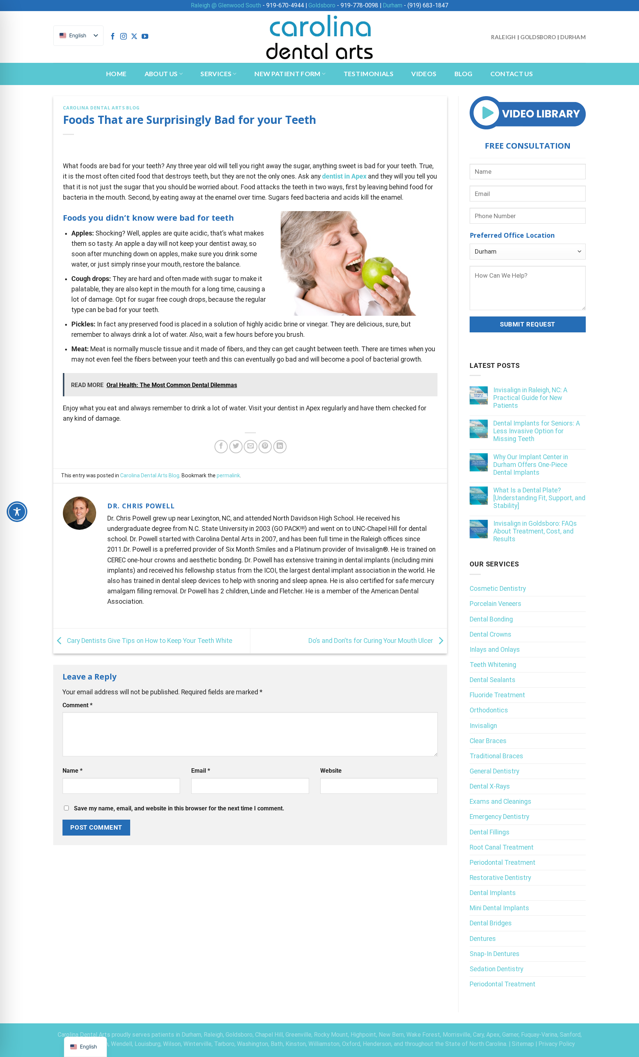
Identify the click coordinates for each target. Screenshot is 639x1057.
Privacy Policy (556, 1043)
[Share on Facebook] (221, 446)
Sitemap (523, 1043)
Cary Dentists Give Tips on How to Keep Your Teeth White (148, 640)
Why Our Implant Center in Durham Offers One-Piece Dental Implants (530, 464)
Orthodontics (489, 710)
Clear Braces (488, 741)
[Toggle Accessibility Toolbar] (17, 511)
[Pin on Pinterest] (265, 446)
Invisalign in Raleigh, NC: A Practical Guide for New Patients (530, 397)
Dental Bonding (491, 619)
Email (200, 770)
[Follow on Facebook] (112, 37)
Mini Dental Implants (499, 908)
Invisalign (483, 725)
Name (72, 770)
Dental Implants (493, 893)
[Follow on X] (134, 37)
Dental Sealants (492, 680)
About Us (161, 74)
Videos (423, 74)
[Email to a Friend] (250, 446)
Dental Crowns (490, 634)
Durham (392, 5)
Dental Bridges (491, 923)
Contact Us (511, 74)
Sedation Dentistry (496, 969)
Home (116, 74)
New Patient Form (287, 74)
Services (215, 74)
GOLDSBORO (538, 37)
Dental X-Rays (490, 786)
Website (331, 770)
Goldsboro (321, 5)
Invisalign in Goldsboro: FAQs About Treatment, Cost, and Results (535, 531)
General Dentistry (494, 771)
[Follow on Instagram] (123, 37)
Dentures (483, 938)
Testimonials (368, 74)
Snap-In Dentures (495, 954)
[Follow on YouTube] (145, 37)
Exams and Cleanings (500, 801)
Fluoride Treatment (497, 695)
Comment (77, 705)
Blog (463, 74)
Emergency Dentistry (499, 816)
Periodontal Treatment (502, 862)
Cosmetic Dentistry (498, 588)
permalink (228, 475)
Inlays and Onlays (495, 649)
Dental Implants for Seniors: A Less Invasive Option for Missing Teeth (536, 431)
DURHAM (573, 37)
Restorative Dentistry (500, 877)
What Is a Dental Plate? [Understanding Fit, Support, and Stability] (539, 498)
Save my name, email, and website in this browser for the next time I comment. (179, 808)
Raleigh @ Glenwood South (226, 5)
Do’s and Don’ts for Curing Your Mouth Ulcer (371, 640)
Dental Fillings (490, 832)
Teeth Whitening (493, 664)
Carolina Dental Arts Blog (101, 108)
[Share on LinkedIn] (280, 446)
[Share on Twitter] (236, 446)
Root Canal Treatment (502, 847)
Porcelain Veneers (495, 603)
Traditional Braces (496, 756)
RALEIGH (503, 37)
